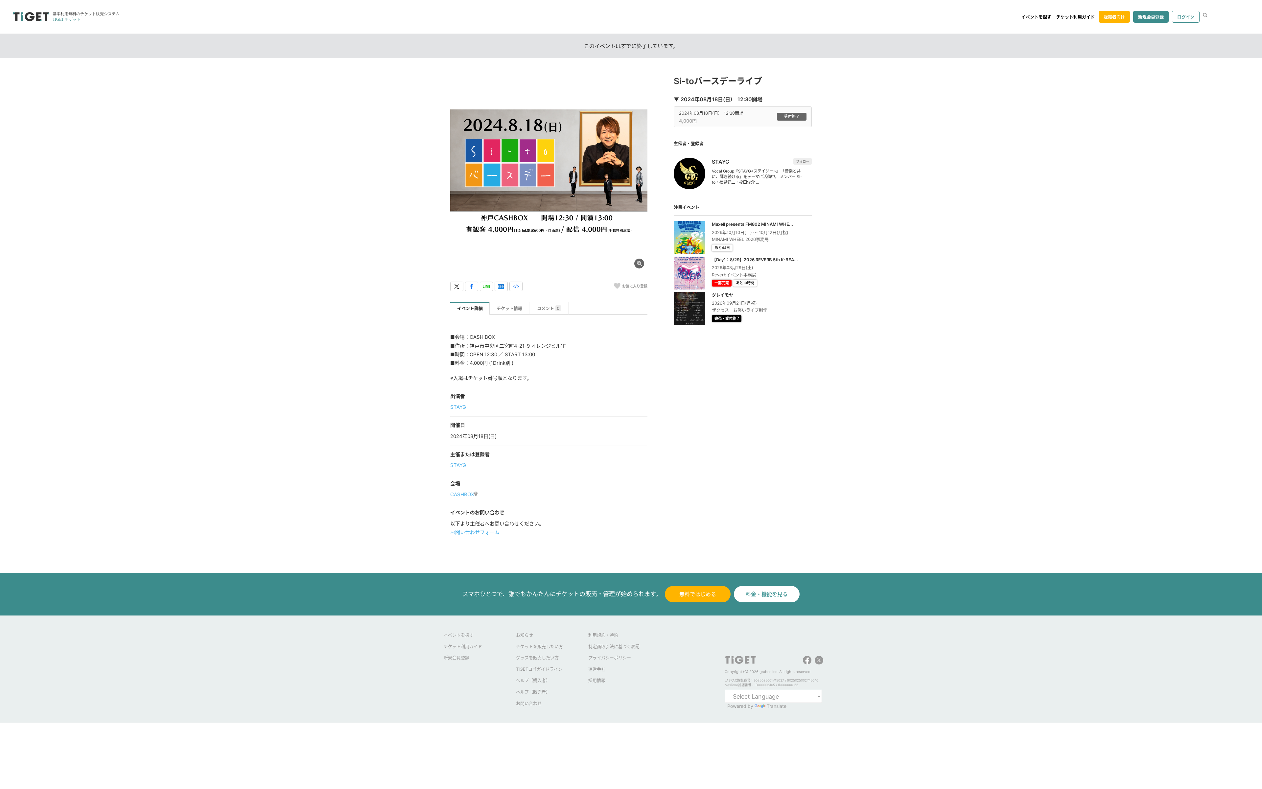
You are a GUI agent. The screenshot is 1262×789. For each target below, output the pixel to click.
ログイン (1185, 16)
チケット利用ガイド (1075, 16)
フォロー (802, 161)
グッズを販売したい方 (537, 657)
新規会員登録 (1151, 16)
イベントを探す (1036, 16)
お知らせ (524, 635)
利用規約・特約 (603, 635)
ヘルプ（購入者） (533, 680)
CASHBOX (462, 494)
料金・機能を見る (767, 594)
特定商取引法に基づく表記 (614, 646)
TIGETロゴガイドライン (539, 669)
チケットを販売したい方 (539, 646)
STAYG (458, 407)
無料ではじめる (697, 594)
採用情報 (596, 680)
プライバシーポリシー (609, 657)
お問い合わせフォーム (475, 532)
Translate (776, 706)
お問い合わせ (529, 703)
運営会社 (596, 669)
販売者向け (1114, 16)
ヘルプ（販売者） (533, 691)
